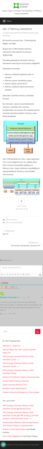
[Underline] (7, 274)
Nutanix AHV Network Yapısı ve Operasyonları (21, 377)
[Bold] (2, 274)
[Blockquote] (18, 274)
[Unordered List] (15, 274)
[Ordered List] (12, 274)
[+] (28, 274)
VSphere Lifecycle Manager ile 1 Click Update (21, 392)
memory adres (16, 223)
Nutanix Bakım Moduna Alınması (16, 381)
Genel (8, 220)
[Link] (23, 274)
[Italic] (4, 274)
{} (26, 274)
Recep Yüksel (25, 409)
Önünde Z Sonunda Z (9, 297)
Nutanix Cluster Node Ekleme (15, 388)
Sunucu (14, 220)
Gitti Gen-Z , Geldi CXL (11, 346)
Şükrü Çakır (34, 33)
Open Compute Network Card (15, 385)
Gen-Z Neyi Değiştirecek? (13, 436)
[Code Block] (20, 274)
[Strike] (10, 274)
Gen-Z (8, 223)
